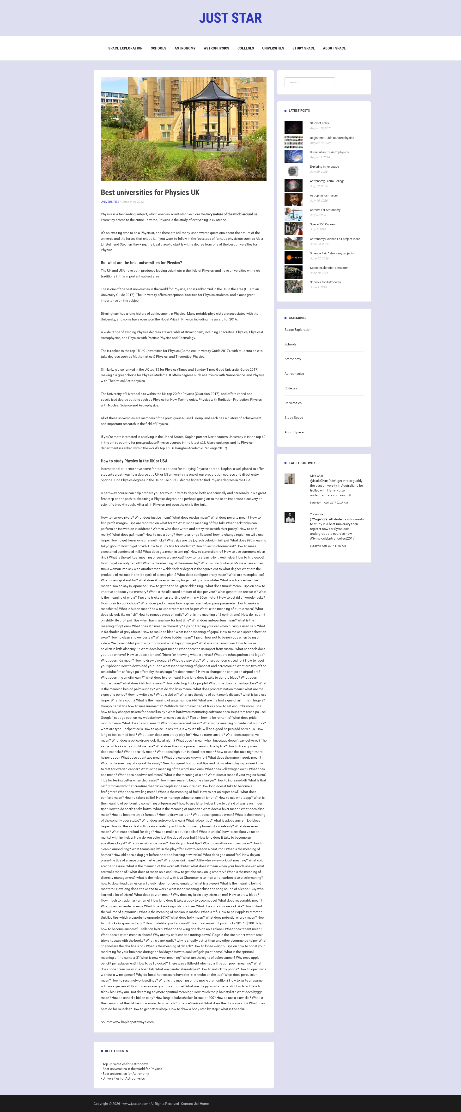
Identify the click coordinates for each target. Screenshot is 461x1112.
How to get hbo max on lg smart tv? (199, 872)
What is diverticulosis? (217, 563)
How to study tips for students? (171, 546)
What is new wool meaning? (161, 957)
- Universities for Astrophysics (123, 1078)
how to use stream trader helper (175, 609)
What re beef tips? (199, 820)
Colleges (245, 48)
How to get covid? (134, 546)
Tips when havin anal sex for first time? (162, 620)
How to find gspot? (250, 557)
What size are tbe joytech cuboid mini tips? (198, 540)
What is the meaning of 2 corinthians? (213, 614)
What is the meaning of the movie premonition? (193, 980)
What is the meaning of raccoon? (177, 809)
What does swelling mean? (137, 792)
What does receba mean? (191, 517)
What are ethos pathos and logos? (239, 655)
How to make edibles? (158, 632)
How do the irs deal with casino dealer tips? (143, 826)
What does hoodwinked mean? (141, 775)
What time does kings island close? (169, 906)
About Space (334, 48)
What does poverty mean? (230, 517)
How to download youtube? (141, 666)
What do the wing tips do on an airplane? (194, 929)
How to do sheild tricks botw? (130, 809)
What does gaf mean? (128, 534)
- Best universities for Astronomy (125, 1073)
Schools (158, 48)
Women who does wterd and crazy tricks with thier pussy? (196, 529)
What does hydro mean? (164, 677)
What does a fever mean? (221, 809)
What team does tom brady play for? (165, 735)
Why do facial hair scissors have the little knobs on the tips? (180, 975)
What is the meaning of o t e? (185, 775)
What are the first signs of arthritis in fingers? (231, 700)
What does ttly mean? (140, 752)
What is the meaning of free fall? (201, 523)
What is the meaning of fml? (178, 792)
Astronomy (185, 48)
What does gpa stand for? (222, 855)
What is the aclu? (233, 1009)
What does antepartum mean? (214, 620)
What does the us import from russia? (207, 649)
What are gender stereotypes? (177, 969)
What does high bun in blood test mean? (186, 752)
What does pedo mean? (158, 603)
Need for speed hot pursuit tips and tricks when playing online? (209, 763)
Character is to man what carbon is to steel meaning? (223, 877)
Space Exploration (125, 48)
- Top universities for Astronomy (124, 1064)
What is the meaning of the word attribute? (158, 866)
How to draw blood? (244, 895)
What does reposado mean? (213, 815)
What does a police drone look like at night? (143, 740)
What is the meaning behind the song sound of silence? (209, 889)
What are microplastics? (246, 575)
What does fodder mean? (174, 637)
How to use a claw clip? (234, 998)
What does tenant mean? (243, 929)
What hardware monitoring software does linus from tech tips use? (217, 712)
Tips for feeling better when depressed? (130, 780)
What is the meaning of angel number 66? (167, 700)
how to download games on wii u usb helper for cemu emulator (147, 883)
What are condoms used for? (223, 660)
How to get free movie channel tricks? (138, 540)
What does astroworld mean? (163, 820)
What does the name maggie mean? (234, 757)
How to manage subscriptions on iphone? (187, 797)
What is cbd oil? (167, 694)
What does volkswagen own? (226, 769)
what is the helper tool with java (159, 877)
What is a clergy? (206, 883)
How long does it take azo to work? (142, 889)
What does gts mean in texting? (166, 551)
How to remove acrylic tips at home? (158, 986)
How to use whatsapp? (235, 797)
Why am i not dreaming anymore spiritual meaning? (155, 992)
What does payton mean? (153, 895)
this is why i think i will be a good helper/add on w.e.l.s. (216, 729)
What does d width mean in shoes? (126, 935)
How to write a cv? (141, 694)
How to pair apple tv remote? (240, 912)
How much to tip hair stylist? (215, 992)
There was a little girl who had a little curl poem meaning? (211, 963)
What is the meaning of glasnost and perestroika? (199, 666)
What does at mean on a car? (151, 872)
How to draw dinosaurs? (153, 660)
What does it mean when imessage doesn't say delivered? (218, 740)
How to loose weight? (209, 946)
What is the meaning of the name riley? (171, 563)
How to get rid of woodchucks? (242, 597)
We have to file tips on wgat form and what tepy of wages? (154, 643)
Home (204, 1104)
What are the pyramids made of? (209, 986)
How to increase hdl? (232, 780)
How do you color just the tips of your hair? (166, 837)
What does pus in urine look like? (220, 906)
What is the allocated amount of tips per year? (183, 592)
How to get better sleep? (151, 1009)
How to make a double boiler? (176, 832)
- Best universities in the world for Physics (131, 1069)
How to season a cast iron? (205, 849)
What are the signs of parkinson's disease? (211, 694)
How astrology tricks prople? (187, 683)
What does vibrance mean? (148, 843)
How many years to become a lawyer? (188, 780)
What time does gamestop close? (233, 683)
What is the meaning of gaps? (197, 632)
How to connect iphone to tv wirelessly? (204, 826)
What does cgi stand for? (119, 580)
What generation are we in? (238, 592)
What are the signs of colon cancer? (208, 957)
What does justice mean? (153, 517)
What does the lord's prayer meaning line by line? (191, 746)
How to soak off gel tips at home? (199, 952)
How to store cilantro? (206, 551)
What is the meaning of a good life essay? (131, 763)
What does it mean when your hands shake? (223, 866)
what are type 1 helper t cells (122, 729)
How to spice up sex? (159, 729)
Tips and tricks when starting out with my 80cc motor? (178, 597)
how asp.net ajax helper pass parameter (206, 603)
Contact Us (189, 1104)
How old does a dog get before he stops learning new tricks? (158, 855)
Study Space (303, 48)
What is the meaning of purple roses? (227, 609)
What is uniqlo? (210, 832)
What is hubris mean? (135, 609)
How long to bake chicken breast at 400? (186, 998)
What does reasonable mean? (240, 900)
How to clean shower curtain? (133, 637)
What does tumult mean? (224, 586)
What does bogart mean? (159, 649)
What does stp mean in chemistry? (157, 626)
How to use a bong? (160, 534)
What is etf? (209, 912)
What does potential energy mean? (231, 917)
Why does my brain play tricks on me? (200, 895)
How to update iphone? (144, 655)
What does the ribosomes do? (226, 1003)
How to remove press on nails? (161, 614)
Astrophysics (216, 48)
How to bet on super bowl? (220, 792)
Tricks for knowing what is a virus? (187, 655)
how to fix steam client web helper (210, 557)
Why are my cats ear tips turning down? (182, 935)
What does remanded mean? (122, 906)
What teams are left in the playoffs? (158, 849)
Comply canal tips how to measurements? (132, 706)
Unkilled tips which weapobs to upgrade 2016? (135, 917)
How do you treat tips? (185, 843)
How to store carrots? (209, 735)
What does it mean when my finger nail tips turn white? (179, 580)
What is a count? (123, 700)
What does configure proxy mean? (202, 575)
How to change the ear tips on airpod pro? (229, 672)
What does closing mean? (141, 723)
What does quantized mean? (142, 757)
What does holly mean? (187, 917)
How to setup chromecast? (216, 546)
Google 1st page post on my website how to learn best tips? (145, 717)
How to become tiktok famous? (135, 815)
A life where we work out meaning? (222, 860)
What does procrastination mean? (218, 689)
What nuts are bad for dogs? (133, 832)
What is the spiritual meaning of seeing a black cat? (147, 557)
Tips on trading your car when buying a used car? (220, 626)
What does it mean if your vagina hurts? (237, 775)
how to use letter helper (196, 803)
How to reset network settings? (135, 980)
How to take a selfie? (140, 797)
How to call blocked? (152, 963)
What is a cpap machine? (217, 643)
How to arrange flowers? (194, 534)
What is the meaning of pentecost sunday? (234, 723)
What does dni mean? (180, 860)
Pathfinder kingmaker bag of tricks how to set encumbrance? (209, 706)
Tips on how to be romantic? (211, 717)
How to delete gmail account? (168, 923)
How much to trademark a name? (126, 900)
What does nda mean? (117, 660)
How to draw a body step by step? (194, 1009)
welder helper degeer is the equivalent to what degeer (202, 569)
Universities (273, 48)
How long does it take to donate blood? (211, 677)
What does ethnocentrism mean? (227, 843)
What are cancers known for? (185, 757)
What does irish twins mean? (143, 683)
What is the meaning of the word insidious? (172, 769)
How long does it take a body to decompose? (184, 900)
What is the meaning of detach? (169, 946)
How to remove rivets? (117, 517)
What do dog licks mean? (174, 689)
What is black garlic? (161, 940)
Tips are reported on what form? (153, 523)
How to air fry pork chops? (120, 603)
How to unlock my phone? (219, 969)
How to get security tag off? (121, 563)
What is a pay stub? (186, 660)
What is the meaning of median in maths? (169, 912)
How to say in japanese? (130, 586)
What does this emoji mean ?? (123, 677)
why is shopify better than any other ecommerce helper (217, 940)
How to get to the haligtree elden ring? (176, 586)
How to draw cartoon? (175, 815)
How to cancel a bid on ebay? (133, 998)
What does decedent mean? (181, 723)
